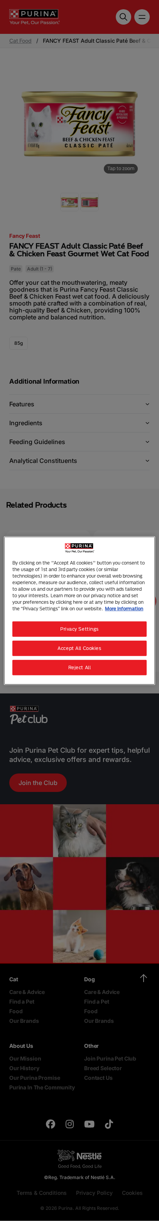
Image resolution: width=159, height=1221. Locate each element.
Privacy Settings (79, 628)
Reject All (79, 667)
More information (124, 608)
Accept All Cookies (79, 648)
